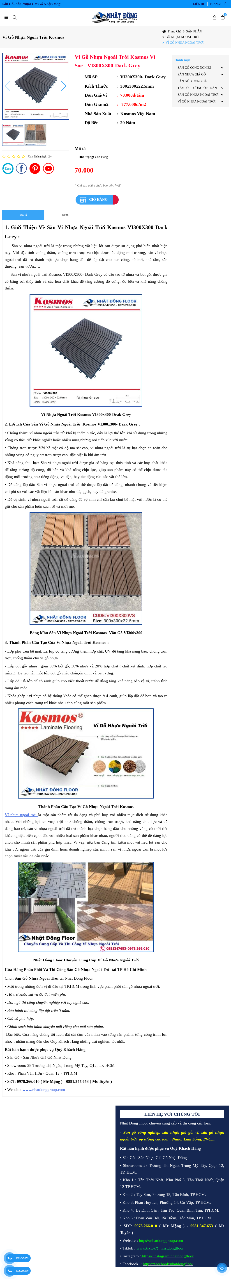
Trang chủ (218, 4)
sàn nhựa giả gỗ (177, 1132)
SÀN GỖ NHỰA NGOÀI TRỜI (198, 94)
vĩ (196, 1132)
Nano (176, 1139)
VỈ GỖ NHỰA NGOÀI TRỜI (185, 42)
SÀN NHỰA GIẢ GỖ (192, 74)
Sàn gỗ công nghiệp (141, 1132)
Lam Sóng (192, 1139)
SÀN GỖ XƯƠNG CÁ (192, 81)
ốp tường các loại (154, 1139)
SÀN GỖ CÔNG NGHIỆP (195, 67)
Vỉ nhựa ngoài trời (21, 814)
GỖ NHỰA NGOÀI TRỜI (182, 37)
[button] (8, 86)
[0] (222, 17)
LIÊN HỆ (199, 4)
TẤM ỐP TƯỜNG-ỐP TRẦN (197, 88)
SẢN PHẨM (194, 31)
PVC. (207, 1139)
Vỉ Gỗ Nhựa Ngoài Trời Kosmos (33, 37)
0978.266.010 (22, 1271)
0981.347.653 (22, 1258)
